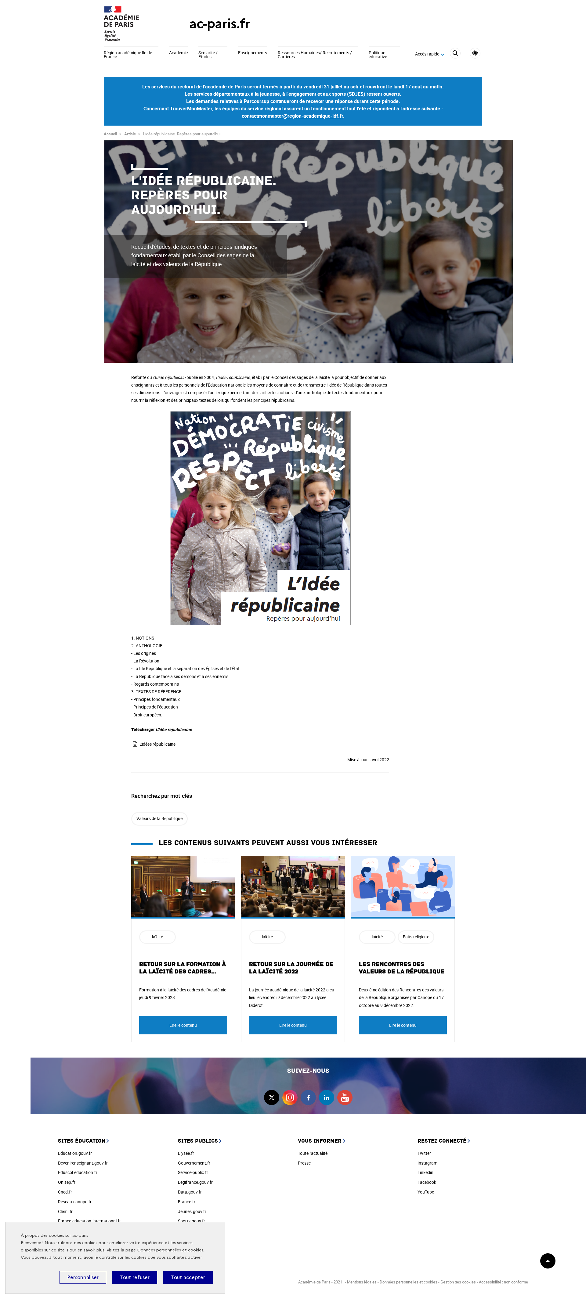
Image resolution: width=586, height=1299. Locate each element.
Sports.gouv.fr (191, 1221)
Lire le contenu (183, 1025)
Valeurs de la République (159, 818)
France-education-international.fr (89, 1221)
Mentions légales (362, 1282)
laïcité (157, 937)
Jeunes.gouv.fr (192, 1211)
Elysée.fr (186, 1153)
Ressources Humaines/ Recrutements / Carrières (315, 55)
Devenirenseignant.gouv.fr (83, 1163)
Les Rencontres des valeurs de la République (401, 968)
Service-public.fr (193, 1172)
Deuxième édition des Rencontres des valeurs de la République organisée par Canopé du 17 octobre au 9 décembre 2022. (401, 997)
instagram (290, 1097)
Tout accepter (188, 1277)
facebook (308, 1097)
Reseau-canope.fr (75, 1201)
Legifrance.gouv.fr (195, 1182)
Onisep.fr (66, 1182)
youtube (345, 1097)
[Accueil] (134, 23)
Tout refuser (135, 1277)
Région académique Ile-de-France (128, 55)
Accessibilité (475, 53)
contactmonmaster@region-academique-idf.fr (292, 115)
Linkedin (425, 1172)
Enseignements (252, 53)
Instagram (427, 1163)
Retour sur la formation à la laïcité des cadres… (182, 968)
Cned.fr (65, 1192)
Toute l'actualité (312, 1153)
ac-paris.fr (219, 23)
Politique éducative (378, 55)
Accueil (110, 134)
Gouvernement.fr (194, 1163)
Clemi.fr (65, 1211)
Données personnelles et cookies (170, 1250)
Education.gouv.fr (75, 1153)
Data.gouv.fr (190, 1192)
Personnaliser (83, 1277)
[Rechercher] (455, 54)
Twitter (424, 1153)
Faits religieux (416, 937)
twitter (271, 1097)
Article (130, 134)
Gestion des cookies (458, 1282)
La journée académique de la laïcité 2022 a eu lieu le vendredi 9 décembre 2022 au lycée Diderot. (291, 997)
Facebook (427, 1182)
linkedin (326, 1097)
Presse (304, 1163)
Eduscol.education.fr (77, 1172)
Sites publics (198, 1140)
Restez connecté (442, 1140)
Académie (178, 53)
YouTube (426, 1192)
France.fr (186, 1201)
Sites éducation (81, 1140)
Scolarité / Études (208, 55)
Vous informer (320, 1140)
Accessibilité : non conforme (503, 1282)
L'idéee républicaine (157, 744)
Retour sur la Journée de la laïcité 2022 (291, 968)
